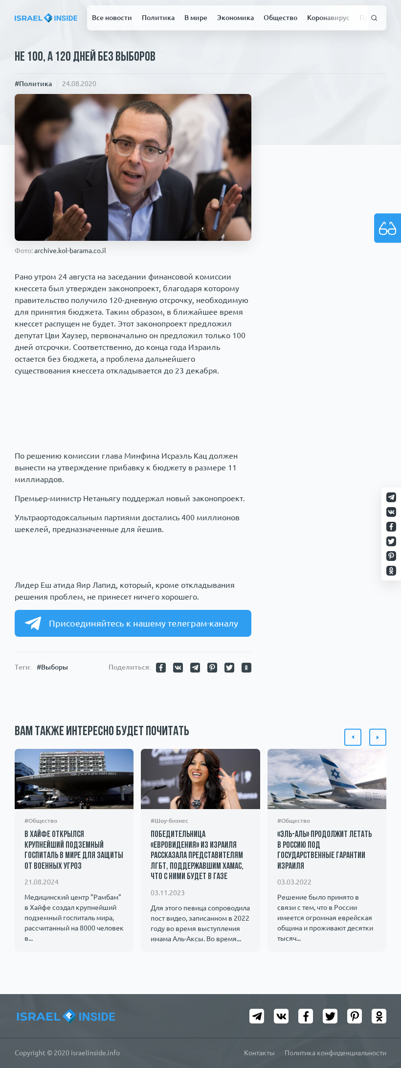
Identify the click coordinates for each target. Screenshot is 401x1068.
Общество (280, 18)
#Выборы (52, 667)
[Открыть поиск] (374, 18)
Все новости (112, 18)
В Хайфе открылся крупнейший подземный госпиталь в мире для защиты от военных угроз (73, 851)
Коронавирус (328, 18)
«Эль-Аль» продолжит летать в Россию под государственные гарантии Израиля (324, 851)
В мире (195, 18)
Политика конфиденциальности (335, 1053)
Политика (158, 18)
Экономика (235, 18)
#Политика (33, 84)
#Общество (40, 820)
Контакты (259, 1053)
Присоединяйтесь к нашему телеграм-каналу (143, 623)
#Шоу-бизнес (169, 820)
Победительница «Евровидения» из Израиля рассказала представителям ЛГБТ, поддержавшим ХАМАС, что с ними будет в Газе (197, 856)
